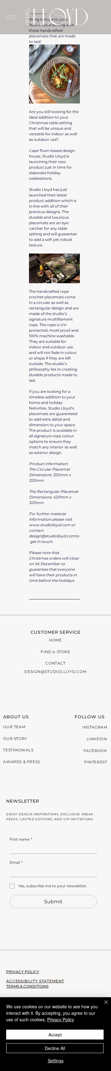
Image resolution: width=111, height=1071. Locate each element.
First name (21, 839)
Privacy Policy (22, 971)
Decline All (55, 1048)
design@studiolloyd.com (55, 671)
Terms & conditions (27, 986)
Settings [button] (56, 1060)
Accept (55, 1034)
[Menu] (11, 17)
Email (16, 862)
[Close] (102, 1005)
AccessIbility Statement (35, 981)
